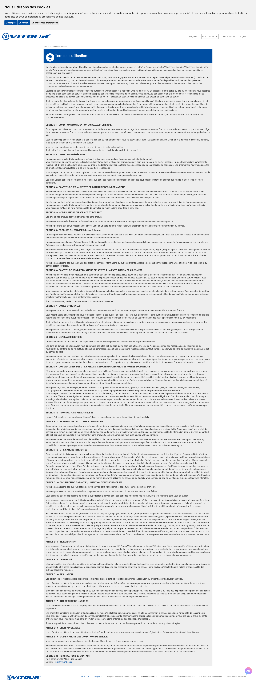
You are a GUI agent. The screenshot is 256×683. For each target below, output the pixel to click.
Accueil (46, 46)
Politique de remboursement (210, 676)
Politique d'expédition (186, 676)
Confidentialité (167, 676)
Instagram (97, 676)
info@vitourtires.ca (63, 661)
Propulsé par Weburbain (236, 676)
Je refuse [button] (23, 22)
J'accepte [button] (11, 22)
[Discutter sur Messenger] (248, 671)
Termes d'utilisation (149, 676)
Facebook (85, 676)
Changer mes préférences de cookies (121, 676)
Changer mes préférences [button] (45, 22)
